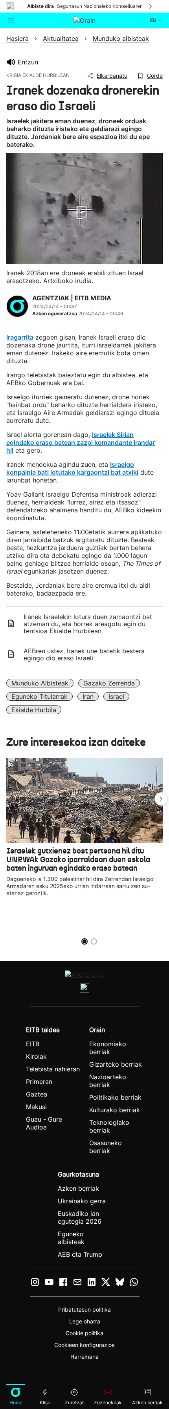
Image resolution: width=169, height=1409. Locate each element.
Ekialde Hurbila (33, 710)
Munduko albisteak (39, 683)
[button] (161, 799)
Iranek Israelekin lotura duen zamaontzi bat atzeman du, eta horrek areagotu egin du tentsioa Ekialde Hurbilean (88, 624)
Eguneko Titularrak (39, 696)
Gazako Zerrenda (109, 683)
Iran (88, 696)
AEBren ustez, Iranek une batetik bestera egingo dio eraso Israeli (84, 654)
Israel (116, 696)
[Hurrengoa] (151, 6)
